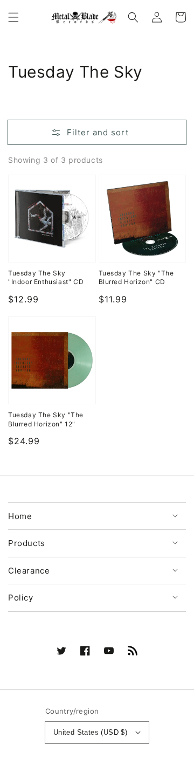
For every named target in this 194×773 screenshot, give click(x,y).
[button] (13, 17)
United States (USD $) (90, 732)
